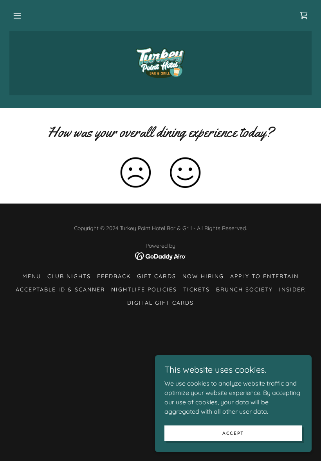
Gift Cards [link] (156, 276)
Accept (233, 433)
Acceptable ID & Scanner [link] (60, 289)
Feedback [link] (114, 276)
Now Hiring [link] (203, 276)
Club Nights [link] (69, 276)
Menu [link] (31, 276)
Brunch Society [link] (244, 289)
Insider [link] (292, 289)
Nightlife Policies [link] (144, 289)
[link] (304, 15)
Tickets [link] (196, 289)
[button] (17, 15)
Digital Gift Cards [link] (160, 302)
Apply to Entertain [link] (264, 276)
